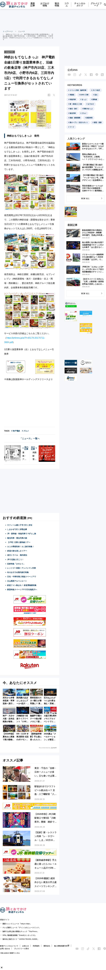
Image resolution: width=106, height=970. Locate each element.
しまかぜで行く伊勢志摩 (17, 529)
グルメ (84, 113)
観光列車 (73, 113)
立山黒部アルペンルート (17, 581)
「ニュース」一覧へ (30, 438)
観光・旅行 (73, 108)
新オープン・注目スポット (79, 122)
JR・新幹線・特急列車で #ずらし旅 (21, 534)
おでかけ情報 (44, 4)
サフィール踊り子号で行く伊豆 (19, 525)
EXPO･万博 (84, 95)
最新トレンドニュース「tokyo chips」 (16, 924)
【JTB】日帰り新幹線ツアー (18, 542)
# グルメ (25, 431)
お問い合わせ (5, 949)
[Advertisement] (53, 19)
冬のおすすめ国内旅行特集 (18, 572)
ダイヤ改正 (96, 90)
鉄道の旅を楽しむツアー (17, 551)
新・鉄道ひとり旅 (76, 104)
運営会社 (46, 946)
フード (72, 127)
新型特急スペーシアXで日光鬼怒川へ (22, 589)
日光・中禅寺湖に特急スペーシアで (21, 577)
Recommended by (45, 747)
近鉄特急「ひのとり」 (16, 564)
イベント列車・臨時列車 (78, 90)
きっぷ (84, 99)
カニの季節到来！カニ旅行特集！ (20, 547)
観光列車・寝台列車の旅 (17, 538)
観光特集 (57, 4)
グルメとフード (96, 4)
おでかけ (91, 104)
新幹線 (94, 99)
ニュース (21, 31)
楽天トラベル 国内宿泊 (17, 555)
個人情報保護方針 (60, 946)
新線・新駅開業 (75, 118)
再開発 (72, 95)
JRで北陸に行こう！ (15, 559)
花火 (95, 95)
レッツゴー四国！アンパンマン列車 (21, 568)
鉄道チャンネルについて (9, 946)
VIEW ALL (85, 198)
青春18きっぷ (88, 108)
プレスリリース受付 (21, 949)
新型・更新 (98, 122)
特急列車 (73, 99)
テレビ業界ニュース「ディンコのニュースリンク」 (21, 928)
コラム (66, 4)
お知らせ (25, 946)
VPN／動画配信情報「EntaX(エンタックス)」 (19, 935)
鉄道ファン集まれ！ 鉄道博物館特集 (21, 585)
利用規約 (36, 946)
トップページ (8, 31)
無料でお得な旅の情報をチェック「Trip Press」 (20, 931)
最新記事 (33, 4)
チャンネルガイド (79, 4)
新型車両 (89, 118)
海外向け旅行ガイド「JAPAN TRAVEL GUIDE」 (20, 939)
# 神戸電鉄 (15, 431)
